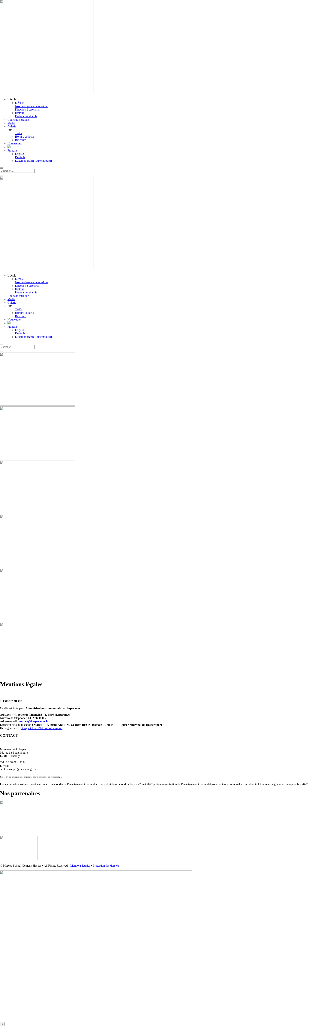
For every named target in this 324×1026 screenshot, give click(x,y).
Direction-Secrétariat (27, 109)
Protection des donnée (106, 865)
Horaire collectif (24, 136)
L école (19, 102)
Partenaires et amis (26, 116)
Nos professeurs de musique (31, 106)
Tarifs (18, 133)
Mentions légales (80, 865)
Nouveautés (15, 143)
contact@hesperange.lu (34, 721)
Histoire (19, 112)
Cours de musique (18, 119)
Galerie (12, 126)
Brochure (20, 140)
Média (11, 123)
